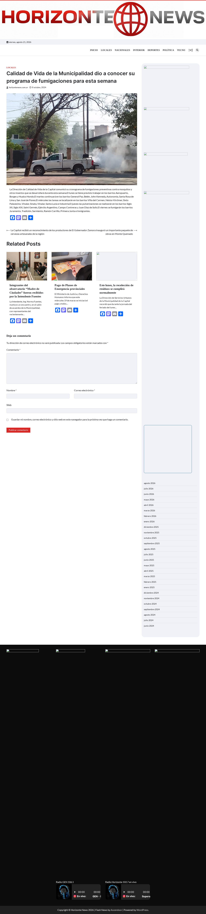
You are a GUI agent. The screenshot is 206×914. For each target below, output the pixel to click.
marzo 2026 (149, 510)
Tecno (181, 50)
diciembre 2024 (151, 592)
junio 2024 (149, 625)
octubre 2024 (150, 603)
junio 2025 (149, 560)
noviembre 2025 (151, 532)
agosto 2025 (149, 549)
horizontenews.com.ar (18, 87)
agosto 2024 (149, 614)
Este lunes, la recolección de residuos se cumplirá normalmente (116, 289)
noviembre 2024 (151, 598)
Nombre (11, 390)
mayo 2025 (149, 565)
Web (8, 404)
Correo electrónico (84, 390)
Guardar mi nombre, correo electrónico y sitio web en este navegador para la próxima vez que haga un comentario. (69, 419)
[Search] (197, 50)
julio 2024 (148, 620)
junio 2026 (149, 494)
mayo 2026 (149, 499)
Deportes (154, 50)
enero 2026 (149, 521)
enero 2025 (149, 587)
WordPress (142, 909)
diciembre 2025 (151, 527)
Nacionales (122, 50)
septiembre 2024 (152, 609)
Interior (139, 50)
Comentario (13, 349)
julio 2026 (148, 488)
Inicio (94, 50)
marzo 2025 (149, 576)
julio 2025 (148, 554)
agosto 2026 (149, 483)
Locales (106, 50)
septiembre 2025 (152, 543)
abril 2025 (149, 571)
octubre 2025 (150, 538)
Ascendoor (116, 909)
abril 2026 (149, 505)
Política (168, 50)
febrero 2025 (150, 582)
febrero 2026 (150, 516)
